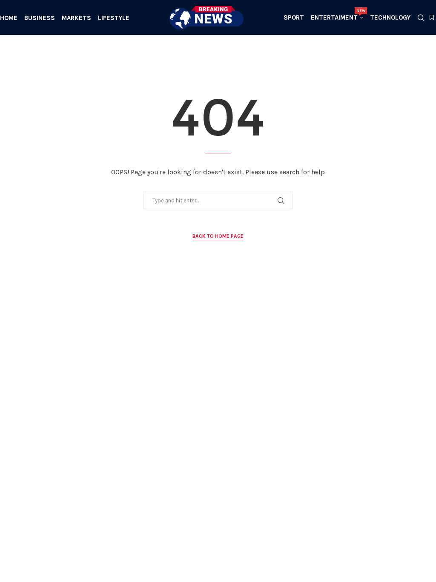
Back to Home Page (218, 236)
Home (8, 18)
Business (39, 18)
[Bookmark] (431, 18)
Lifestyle (113, 18)
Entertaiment (337, 15)
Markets (76, 18)
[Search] (421, 18)
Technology (390, 17)
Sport (294, 17)
